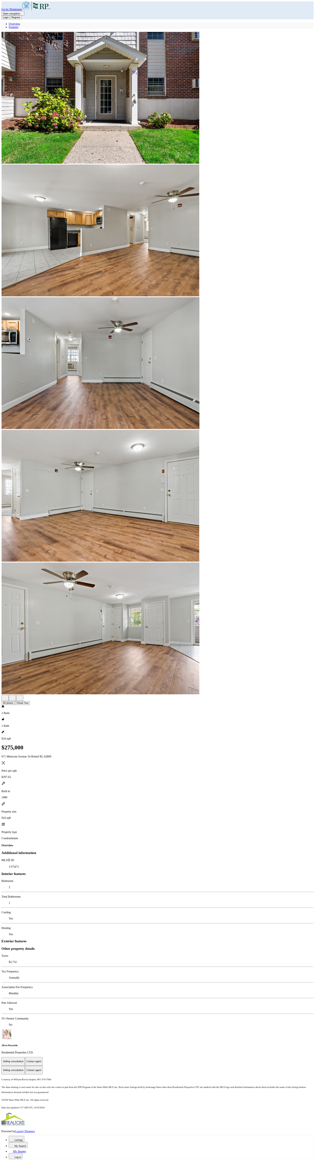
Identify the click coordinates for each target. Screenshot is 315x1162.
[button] (157, 98)
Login (6, 17)
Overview (14, 23)
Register (15, 17)
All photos (8, 703)
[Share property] (19, 698)
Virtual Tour (22, 703)
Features (13, 27)
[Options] (5, 698)
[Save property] (12, 698)
